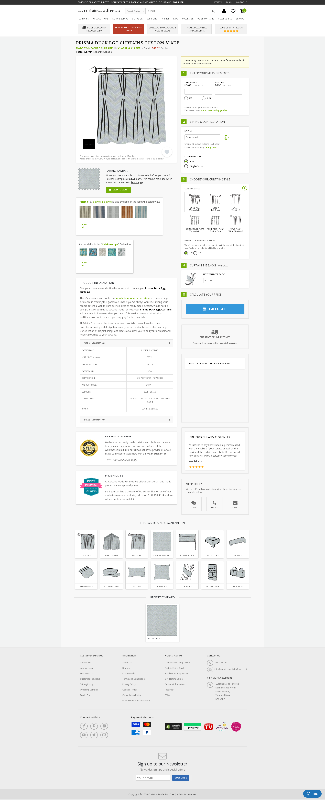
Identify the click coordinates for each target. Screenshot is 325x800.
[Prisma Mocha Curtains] (85, 212)
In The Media (128, 673)
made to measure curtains (132, 298)
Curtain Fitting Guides (175, 668)
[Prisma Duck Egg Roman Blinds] (187, 541)
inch (209, 98)
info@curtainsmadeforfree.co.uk (230, 669)
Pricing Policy (86, 684)
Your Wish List (87, 673)
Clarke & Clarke (129, 48)
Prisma (84, 201)
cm (190, 98)
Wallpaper (188, 18)
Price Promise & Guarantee (136, 700)
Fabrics (165, 18)
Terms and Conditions (133, 678)
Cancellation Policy (131, 695)
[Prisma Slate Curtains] (113, 212)
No (200, 253)
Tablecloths (212, 555)
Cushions (151, 18)
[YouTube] (84, 735)
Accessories (225, 18)
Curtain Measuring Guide (177, 662)
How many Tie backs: (214, 274)
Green (153, 392)
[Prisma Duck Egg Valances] (137, 541)
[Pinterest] (94, 726)
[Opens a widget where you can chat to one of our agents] (312, 794)
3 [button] (92, 149)
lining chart (211, 147)
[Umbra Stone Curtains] (121, 252)
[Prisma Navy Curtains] (99, 212)
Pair (192, 162)
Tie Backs (187, 586)
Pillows (137, 586)
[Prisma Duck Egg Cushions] (162, 572)
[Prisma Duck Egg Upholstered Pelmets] (237, 541)
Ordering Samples (89, 689)
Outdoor (137, 18)
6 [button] (105, 149)
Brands (240, 18)
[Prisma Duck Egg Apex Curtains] (111, 541)
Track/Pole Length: (193, 84)
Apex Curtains (101, 18)
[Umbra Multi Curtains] (93, 252)
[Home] (99, 11)
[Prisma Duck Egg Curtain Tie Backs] (187, 572)
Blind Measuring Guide (176, 673)
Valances (136, 555)
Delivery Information (175, 684)
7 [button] (109, 149)
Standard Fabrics (161, 555)
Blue (146, 392)
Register (218, 2)
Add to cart (120, 189)
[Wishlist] (233, 11)
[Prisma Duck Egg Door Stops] (237, 572)
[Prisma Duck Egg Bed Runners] (86, 572)
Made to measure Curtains (94, 48)
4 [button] (97, 149)
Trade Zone (86, 695)
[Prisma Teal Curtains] (141, 212)
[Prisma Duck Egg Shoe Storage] (212, 572)
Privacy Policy (129, 684)
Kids (175, 18)
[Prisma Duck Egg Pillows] (137, 572)
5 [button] (101, 149)
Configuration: (193, 156)
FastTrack (169, 689)
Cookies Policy (129, 689)
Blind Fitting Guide (174, 678)
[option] (126, 105)
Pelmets (238, 555)
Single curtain (196, 166)
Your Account (86, 668)
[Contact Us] (104, 735)
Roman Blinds (120, 18)
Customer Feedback (90, 678)
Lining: (188, 130)
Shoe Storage (212, 586)
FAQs (167, 695)
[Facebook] (84, 726)
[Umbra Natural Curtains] (102, 252)
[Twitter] (94, 735)
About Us (127, 662)
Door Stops (237, 586)
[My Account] (224, 11)
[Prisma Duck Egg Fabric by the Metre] (162, 541)
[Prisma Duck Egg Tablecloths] (212, 541)
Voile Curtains (206, 18)
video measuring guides (214, 110)
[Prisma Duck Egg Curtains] (86, 541)
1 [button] (84, 149)
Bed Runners (86, 586)
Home (79, 52)
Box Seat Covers (111, 586)
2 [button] (88, 149)
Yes (191, 253)
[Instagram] (104, 726)
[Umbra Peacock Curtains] (112, 252)
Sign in (229, 2)
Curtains (84, 18)
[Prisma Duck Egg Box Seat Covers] (111, 572)
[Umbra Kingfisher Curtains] (83, 252)
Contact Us (241, 2)
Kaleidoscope (110, 244)
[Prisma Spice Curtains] (127, 212)
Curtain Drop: (223, 84)
